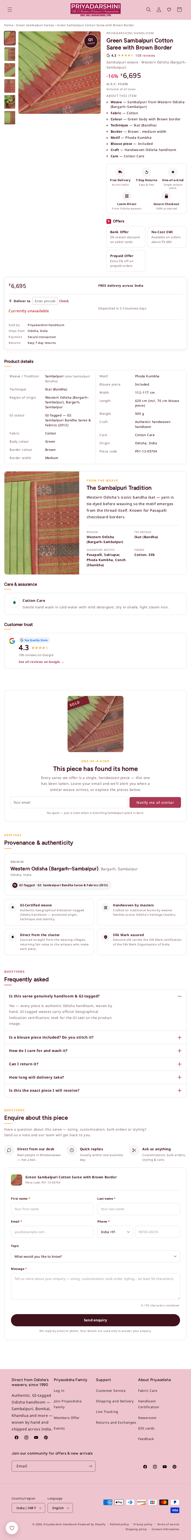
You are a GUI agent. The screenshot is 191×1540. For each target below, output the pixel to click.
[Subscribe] (90, 1466)
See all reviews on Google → (41, 662)
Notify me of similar (155, 802)
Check (64, 301)
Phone (103, 1222)
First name (20, 1199)
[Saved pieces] (12, 1528)
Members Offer (67, 1417)
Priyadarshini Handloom (60, 1524)
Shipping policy (136, 1529)
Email (16, 1222)
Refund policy (119, 1524)
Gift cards (146, 1428)
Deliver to (22, 301)
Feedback (146, 1439)
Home (8, 25)
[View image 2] (9, 54)
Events (59, 1428)
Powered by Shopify (92, 1524)
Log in (59, 1390)
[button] (10, 9)
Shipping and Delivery (115, 1401)
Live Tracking (107, 1411)
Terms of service (168, 1524)
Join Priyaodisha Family (68, 1404)
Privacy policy (143, 1524)
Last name (106, 1199)
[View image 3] (9, 70)
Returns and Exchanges (116, 1422)
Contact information (165, 1529)
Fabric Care (147, 1390)
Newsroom (147, 1417)
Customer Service (111, 1390)
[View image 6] (9, 118)
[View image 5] (9, 102)
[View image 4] (9, 86)
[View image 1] (9, 38)
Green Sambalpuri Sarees (35, 25)
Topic (15, 1246)
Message (19, 1269)
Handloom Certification (148, 1404)
